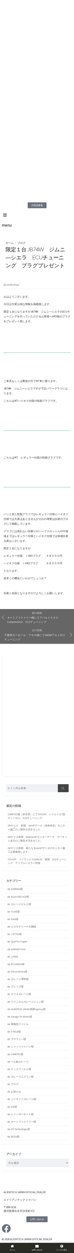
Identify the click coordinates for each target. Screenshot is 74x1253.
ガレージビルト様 (21, 904)
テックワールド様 (21, 1069)
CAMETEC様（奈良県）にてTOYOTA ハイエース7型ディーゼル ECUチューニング (36, 816)
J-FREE (14, 956)
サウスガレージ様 (21, 994)
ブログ (21, 242)
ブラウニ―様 (18, 1039)
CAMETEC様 (17, 1054)
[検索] (63, 788)
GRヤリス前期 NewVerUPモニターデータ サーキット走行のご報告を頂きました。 (37, 838)
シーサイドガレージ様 (23, 1099)
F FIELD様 (16, 1031)
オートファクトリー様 (23, 1121)
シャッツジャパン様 (22, 1046)
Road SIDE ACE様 (20, 896)
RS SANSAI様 (18, 964)
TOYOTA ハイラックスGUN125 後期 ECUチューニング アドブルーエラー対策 (37, 861)
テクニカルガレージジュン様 (27, 1001)
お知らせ (16, 1091)
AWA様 (14, 919)
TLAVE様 (15, 911)
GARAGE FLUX (18, 949)
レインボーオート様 (22, 1114)
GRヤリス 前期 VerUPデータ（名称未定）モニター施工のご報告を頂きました (36, 827)
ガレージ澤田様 (20, 979)
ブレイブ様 (17, 986)
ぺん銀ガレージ (20, 1061)
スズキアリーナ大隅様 (23, 926)
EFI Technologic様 (20, 1129)
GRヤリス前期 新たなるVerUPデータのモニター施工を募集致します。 (36, 849)
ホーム (10, 242)
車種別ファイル (20, 1024)
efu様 (14, 1106)
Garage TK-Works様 (21, 1016)
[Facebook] (6, 1228)
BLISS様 (15, 1136)
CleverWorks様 (19, 971)
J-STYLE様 (16, 934)
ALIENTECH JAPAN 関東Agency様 (28, 1009)
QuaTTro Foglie (19, 941)
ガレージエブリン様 (22, 1076)
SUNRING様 (17, 889)
